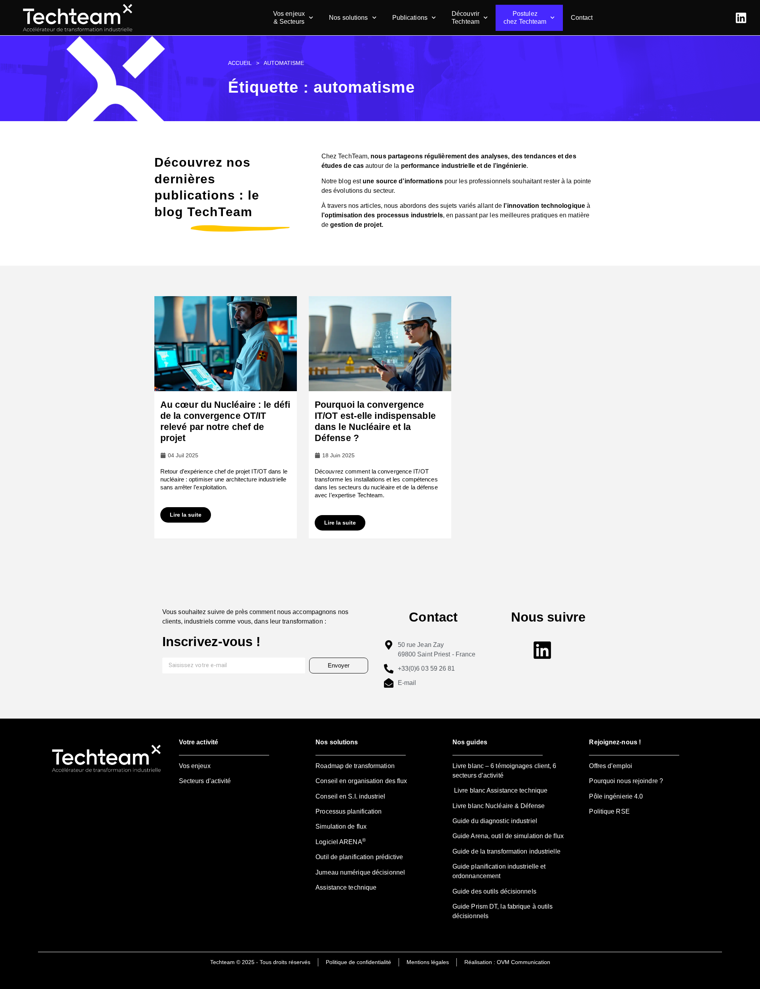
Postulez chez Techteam (525, 17)
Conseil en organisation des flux (361, 781)
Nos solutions (348, 17)
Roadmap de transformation (355, 766)
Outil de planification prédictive (359, 857)
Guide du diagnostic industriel (494, 821)
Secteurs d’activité (205, 781)
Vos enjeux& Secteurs (289, 17)
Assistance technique (345, 887)
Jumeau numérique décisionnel (360, 872)
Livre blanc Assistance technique (499, 790)
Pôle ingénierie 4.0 (616, 796)
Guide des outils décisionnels (494, 891)
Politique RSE (609, 811)
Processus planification (348, 811)
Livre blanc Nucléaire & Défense (498, 806)
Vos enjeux (195, 766)
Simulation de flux (341, 826)
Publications (410, 17)
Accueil (239, 63)
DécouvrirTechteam (465, 17)
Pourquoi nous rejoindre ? (626, 781)
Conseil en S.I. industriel (350, 796)
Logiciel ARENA (340, 842)
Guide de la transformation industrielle (506, 851)
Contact (582, 17)
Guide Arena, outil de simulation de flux (508, 836)
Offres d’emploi (610, 766)
